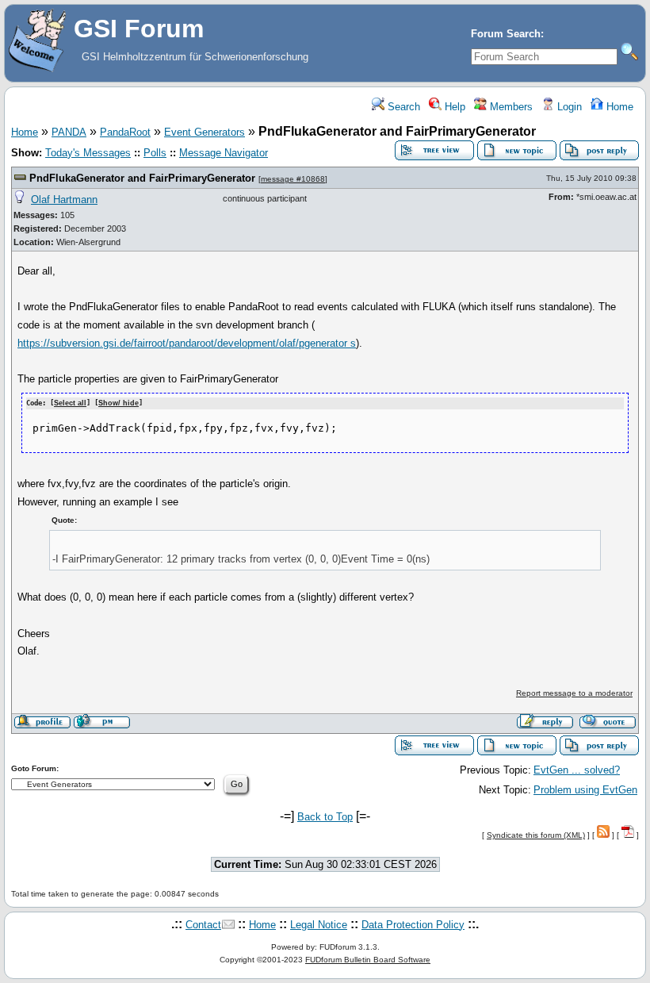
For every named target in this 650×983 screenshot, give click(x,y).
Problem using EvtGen (585, 790)
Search (402, 107)
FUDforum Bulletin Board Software (367, 959)
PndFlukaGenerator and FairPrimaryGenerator (142, 178)
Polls (154, 153)
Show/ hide (118, 403)
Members (510, 107)
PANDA (69, 132)
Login (568, 107)
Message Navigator (223, 153)
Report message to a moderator (574, 693)
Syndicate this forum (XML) (536, 835)
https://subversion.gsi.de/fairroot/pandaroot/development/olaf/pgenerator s (186, 343)
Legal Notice (318, 925)
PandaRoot (125, 132)
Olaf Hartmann (64, 199)
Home (618, 107)
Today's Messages (88, 153)
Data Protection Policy (413, 925)
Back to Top (325, 817)
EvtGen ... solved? (576, 770)
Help (453, 107)
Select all (70, 403)
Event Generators (204, 132)
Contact (203, 925)
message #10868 (293, 179)
